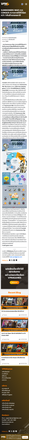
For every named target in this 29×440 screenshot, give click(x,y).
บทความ (4, 380)
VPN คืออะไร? (6, 372)
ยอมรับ (25, 437)
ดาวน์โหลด (5, 374)
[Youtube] (14, 260)
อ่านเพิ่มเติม (18, 438)
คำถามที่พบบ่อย (6, 378)
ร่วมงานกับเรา (6, 424)
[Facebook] (10, 260)
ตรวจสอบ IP (5, 388)
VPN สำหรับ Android (8, 405)
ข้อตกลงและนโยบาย (7, 422)
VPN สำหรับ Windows (8, 403)
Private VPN (5, 393)
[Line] (16, 260)
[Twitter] (12, 260)
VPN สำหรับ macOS (8, 409)
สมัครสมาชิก (14, 282)
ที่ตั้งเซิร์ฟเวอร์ (6, 391)
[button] (22, 4)
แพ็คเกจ (4, 376)
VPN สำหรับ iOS (6, 407)
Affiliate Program (7, 395)
